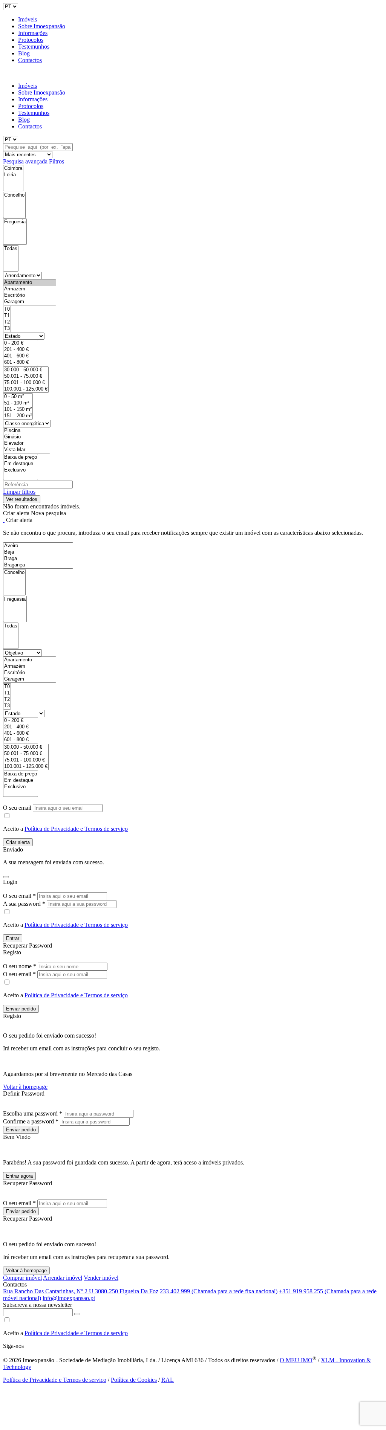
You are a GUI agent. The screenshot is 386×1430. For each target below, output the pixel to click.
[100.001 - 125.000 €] (25, 389)
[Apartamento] (29, 282)
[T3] (7, 328)
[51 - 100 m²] (17, 403)
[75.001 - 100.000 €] (25, 383)
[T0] (7, 309)
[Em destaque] (20, 464)
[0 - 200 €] (20, 343)
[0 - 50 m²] (17, 397)
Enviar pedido (21, 1009)
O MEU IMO (296, 1360)
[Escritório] (29, 295)
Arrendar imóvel (62, 1277)
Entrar (12, 938)
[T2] (7, 322)
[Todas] (10, 249)
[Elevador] (26, 443)
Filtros (56, 161)
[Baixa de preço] (20, 457)
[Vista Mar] (26, 450)
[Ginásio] (26, 437)
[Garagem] (29, 302)
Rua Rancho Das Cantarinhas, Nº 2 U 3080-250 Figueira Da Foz (80, 1291)
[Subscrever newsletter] (77, 1314)
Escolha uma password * (32, 1113)
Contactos (30, 60)
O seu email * (19, 896)
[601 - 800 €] (20, 362)
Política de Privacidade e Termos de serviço (76, 829)
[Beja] (38, 552)
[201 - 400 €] (20, 349)
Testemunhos (33, 46)
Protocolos (30, 40)
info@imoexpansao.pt (69, 1298)
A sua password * (24, 903)
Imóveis (27, 19)
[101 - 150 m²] (17, 409)
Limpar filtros (19, 491)
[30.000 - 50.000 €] (25, 370)
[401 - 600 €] (20, 356)
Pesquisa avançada (26, 161)
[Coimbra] (13, 168)
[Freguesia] (14, 222)
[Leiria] (13, 175)
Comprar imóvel (22, 1277)
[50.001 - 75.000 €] (25, 376)
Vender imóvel (101, 1277)
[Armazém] (29, 289)
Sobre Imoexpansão (41, 26)
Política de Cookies (134, 1380)
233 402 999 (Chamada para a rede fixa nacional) (218, 1291)
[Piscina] (26, 430)
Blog (24, 53)
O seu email (18, 807)
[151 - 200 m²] (17, 416)
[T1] (7, 316)
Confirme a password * (30, 1121)
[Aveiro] (38, 546)
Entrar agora (19, 1176)
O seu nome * (19, 966)
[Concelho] (14, 195)
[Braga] (38, 559)
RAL (167, 1380)
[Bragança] (38, 565)
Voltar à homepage (25, 1087)
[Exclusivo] (20, 470)
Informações (32, 33)
